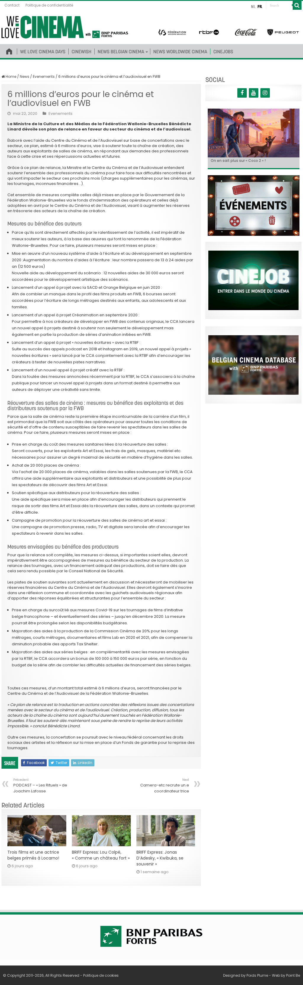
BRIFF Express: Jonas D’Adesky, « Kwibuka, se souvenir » (159, 858)
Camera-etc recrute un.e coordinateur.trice (164, 786)
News (24, 76)
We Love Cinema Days (42, 51)
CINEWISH (81, 51)
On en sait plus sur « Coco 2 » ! (238, 160)
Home (10, 76)
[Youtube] (253, 93)
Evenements (44, 76)
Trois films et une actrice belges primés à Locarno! (33, 855)
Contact (12, 5)
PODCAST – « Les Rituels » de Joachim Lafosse (40, 786)
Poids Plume (257, 975)
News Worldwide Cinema (180, 51)
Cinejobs (223, 51)
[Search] (297, 5)
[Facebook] (242, 93)
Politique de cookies (101, 975)
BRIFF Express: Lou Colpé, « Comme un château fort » (101, 855)
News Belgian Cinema (121, 51)
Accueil (9, 50)
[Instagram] (265, 93)
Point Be (293, 975)
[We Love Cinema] (64, 26)
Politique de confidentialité (49, 5)
